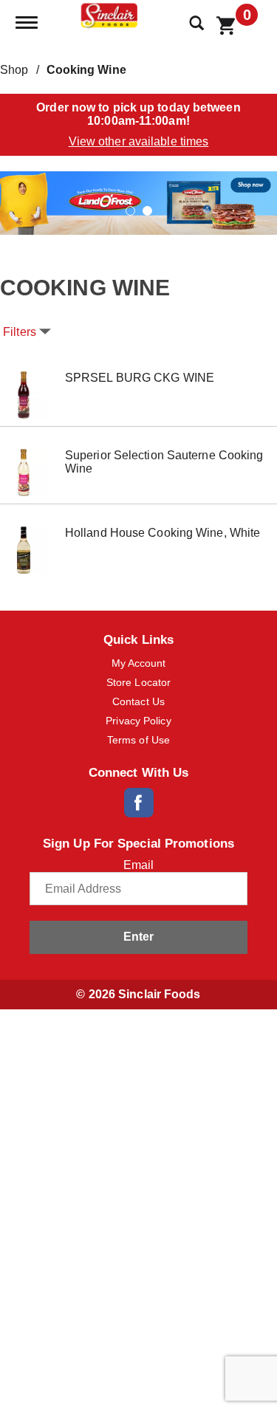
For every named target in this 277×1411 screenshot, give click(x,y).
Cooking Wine (86, 69)
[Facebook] (139, 802)
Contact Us (138, 701)
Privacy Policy (138, 721)
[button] (138, 202)
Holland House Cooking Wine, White (162, 532)
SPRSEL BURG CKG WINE (139, 377)
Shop (14, 69)
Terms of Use (138, 740)
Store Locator (138, 682)
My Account (139, 663)
